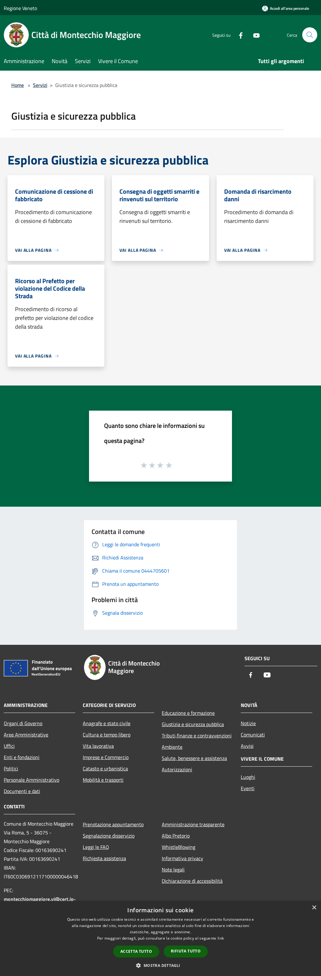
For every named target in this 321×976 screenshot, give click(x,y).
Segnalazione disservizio (108, 835)
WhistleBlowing (178, 847)
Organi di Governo (23, 723)
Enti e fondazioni (21, 757)
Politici (11, 768)
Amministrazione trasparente (193, 824)
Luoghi (248, 777)
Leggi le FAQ (96, 847)
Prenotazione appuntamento (113, 824)
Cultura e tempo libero (106, 734)
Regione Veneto (20, 8)
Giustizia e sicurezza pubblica (193, 724)
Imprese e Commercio (106, 757)
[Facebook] (238, 34)
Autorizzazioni (177, 769)
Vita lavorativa (98, 746)
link (221, 938)
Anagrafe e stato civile (106, 723)
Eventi (248, 788)
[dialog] (160, 938)
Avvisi (247, 746)
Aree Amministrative (26, 734)
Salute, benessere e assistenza (194, 758)
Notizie (248, 723)
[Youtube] (254, 34)
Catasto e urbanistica (105, 768)
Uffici (9, 746)
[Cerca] (309, 34)
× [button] (314, 907)
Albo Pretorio (176, 835)
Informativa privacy (182, 858)
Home (17, 85)
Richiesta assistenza (104, 858)
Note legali (173, 869)
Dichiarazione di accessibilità (192, 881)
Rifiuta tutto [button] (186, 951)
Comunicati (253, 734)
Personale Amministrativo (31, 780)
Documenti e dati (22, 791)
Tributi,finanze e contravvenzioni (197, 735)
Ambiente (172, 747)
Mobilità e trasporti (103, 780)
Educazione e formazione (188, 713)
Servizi (40, 85)
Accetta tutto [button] (136, 951)
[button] (160, 965)
